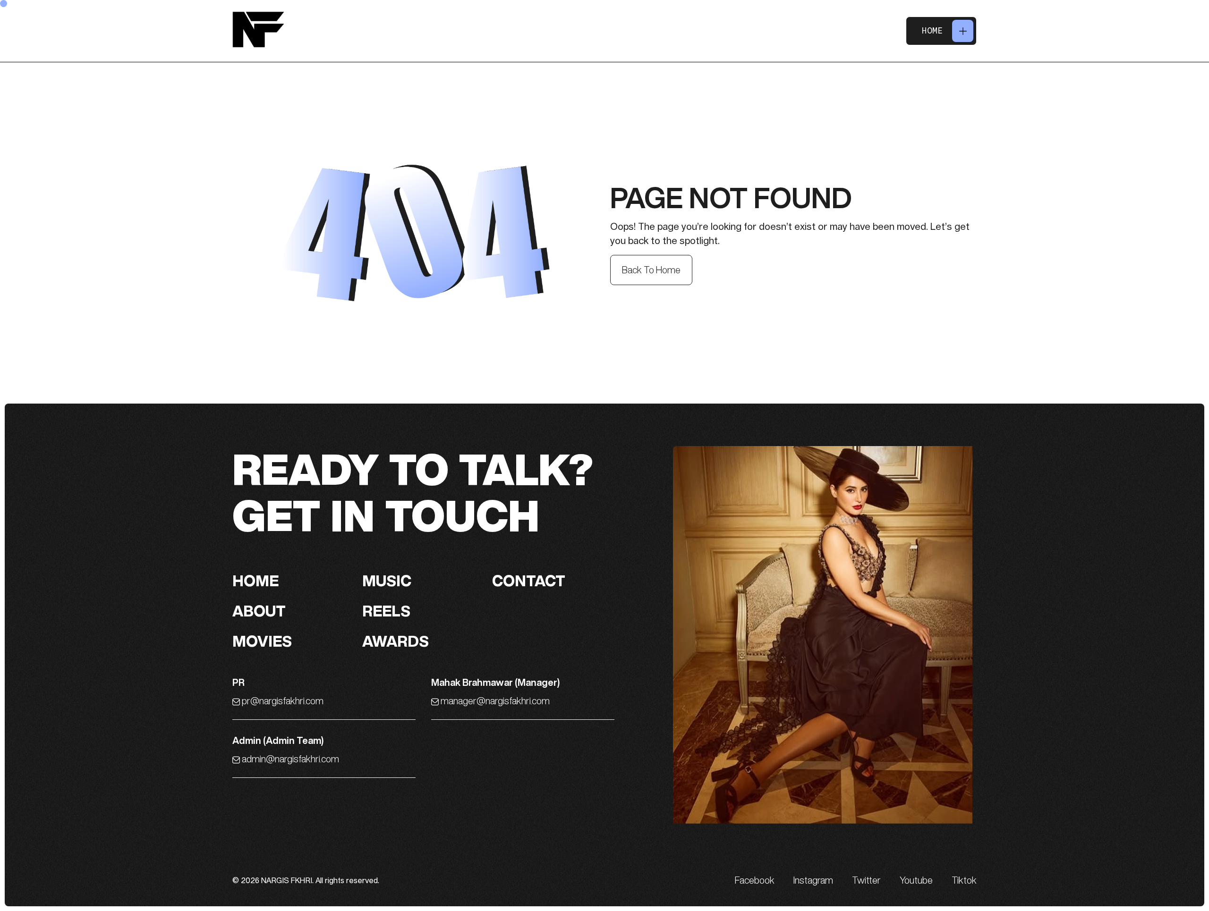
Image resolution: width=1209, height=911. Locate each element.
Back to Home (651, 270)
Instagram (813, 880)
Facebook (755, 880)
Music (386, 580)
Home (932, 30)
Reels (386, 610)
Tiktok (964, 880)
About (259, 610)
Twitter (866, 880)
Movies (262, 641)
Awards (395, 641)
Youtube (916, 880)
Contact (528, 580)
